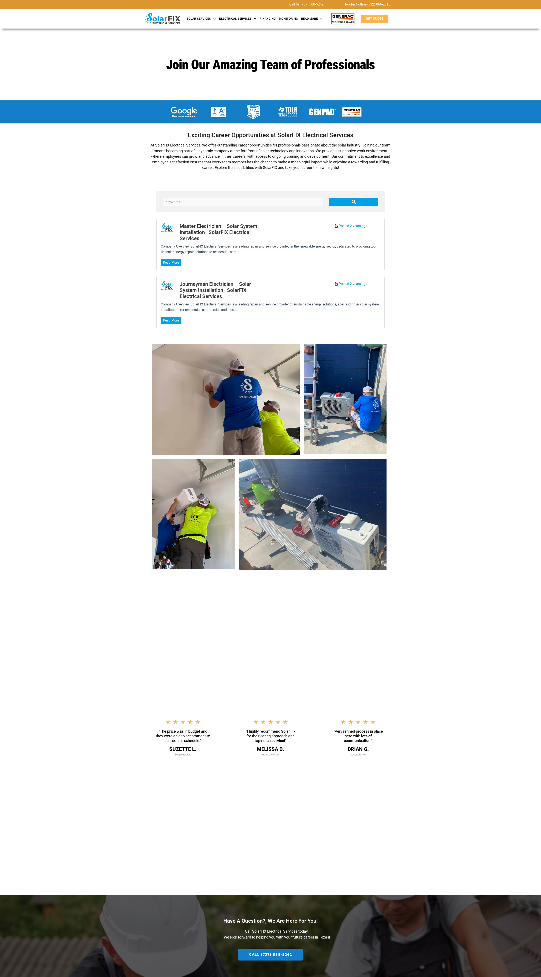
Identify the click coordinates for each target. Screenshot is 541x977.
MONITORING (288, 18)
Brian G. (358, 749)
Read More (171, 262)
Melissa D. (270, 749)
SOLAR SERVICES (199, 18)
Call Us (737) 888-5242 (306, 4)
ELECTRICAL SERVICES (235, 18)
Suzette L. (182, 749)
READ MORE (309, 18)
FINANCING (268, 18)
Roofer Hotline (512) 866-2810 (367, 4)
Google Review (183, 754)
